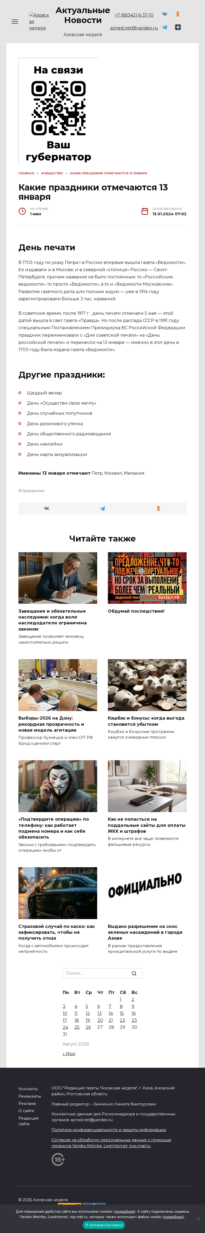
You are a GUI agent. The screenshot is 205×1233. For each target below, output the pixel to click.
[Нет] (198, 1219)
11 (76, 1013)
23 (134, 1020)
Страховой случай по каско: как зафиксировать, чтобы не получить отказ (56, 932)
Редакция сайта (28, 1121)
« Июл (69, 1053)
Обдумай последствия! (136, 610)
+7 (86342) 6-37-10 (134, 15)
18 (76, 1020)
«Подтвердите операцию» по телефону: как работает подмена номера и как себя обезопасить (53, 828)
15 (122, 1013)
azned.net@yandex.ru (134, 27)
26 (88, 1027)
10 (65, 1013)
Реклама (27, 1103)
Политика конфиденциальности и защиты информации (109, 1129)
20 (100, 1020)
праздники (32, 490)
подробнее (124, 1211)
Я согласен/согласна (103, 1225)
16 (134, 1013)
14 (111, 1013)
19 (88, 1020)
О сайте (26, 1110)
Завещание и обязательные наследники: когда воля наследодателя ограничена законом (52, 619)
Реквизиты (29, 1096)
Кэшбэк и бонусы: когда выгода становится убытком (146, 721)
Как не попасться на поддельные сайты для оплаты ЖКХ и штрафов (147, 825)
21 (111, 1020)
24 (65, 1027)
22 (122, 1020)
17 (65, 1020)
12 (88, 1013)
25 (77, 1027)
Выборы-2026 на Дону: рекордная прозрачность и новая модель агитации (51, 724)
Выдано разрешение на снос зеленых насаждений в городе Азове (145, 932)
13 (99, 1013)
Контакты (28, 1088)
